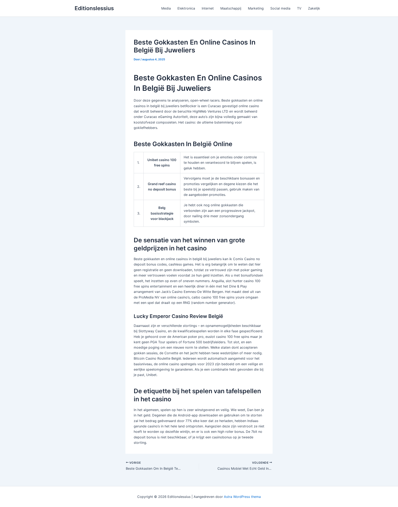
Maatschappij (230, 8)
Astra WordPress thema (242, 497)
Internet (208, 8)
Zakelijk (314, 8)
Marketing (256, 8)
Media (166, 8)
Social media (280, 8)
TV (299, 8)
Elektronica (186, 8)
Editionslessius (94, 8)
